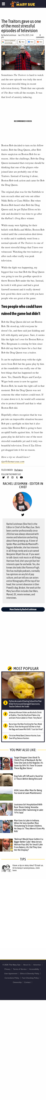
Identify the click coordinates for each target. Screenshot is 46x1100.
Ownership (17, 982)
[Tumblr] (17, 478)
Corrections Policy (12, 978)
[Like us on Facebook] (8, 478)
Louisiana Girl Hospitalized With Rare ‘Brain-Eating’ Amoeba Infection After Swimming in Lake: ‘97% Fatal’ (28, 808)
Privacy (7, 969)
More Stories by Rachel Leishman (23, 609)
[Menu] (3, 4)
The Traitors (18, 470)
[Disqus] (23, 913)
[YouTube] (21, 478)
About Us (27, 965)
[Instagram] (12, 478)
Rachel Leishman (9, 35)
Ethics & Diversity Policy (29, 973)
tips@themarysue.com (12, 461)
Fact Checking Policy (30, 978)
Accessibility (34, 969)
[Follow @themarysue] (3, 478)
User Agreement (10, 973)
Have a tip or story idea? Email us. (28, 865)
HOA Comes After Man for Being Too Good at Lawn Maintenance (28, 791)
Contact (27, 982)
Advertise (37, 965)
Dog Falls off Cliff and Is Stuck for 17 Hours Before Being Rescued (28, 777)
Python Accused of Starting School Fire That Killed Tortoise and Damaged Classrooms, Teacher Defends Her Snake (25, 704)
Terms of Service (20, 969)
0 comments (40, 36)
